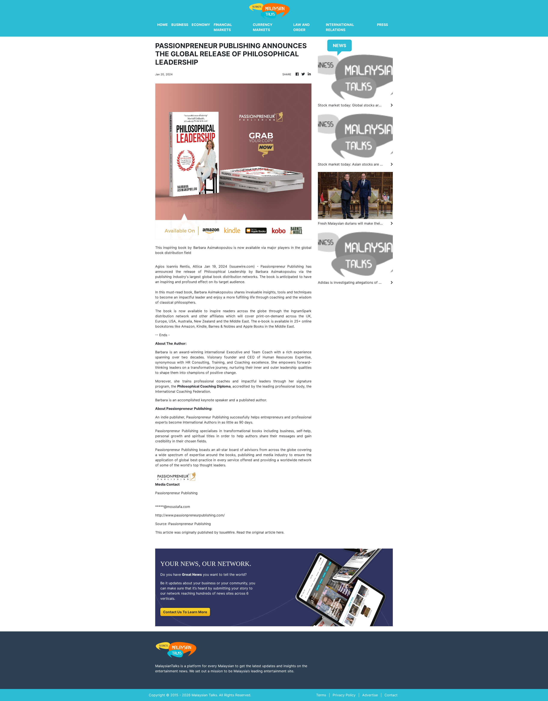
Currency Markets (263, 27)
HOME (162, 24)
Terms (321, 695)
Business (179, 24)
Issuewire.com (242, 266)
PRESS (382, 24)
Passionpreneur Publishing (207, 417)
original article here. (268, 532)
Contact (391, 695)
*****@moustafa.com (172, 506)
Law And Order (301, 27)
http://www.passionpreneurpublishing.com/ (190, 515)
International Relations (340, 27)
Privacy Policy (344, 695)
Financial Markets (223, 27)
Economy (201, 24)
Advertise (370, 695)
